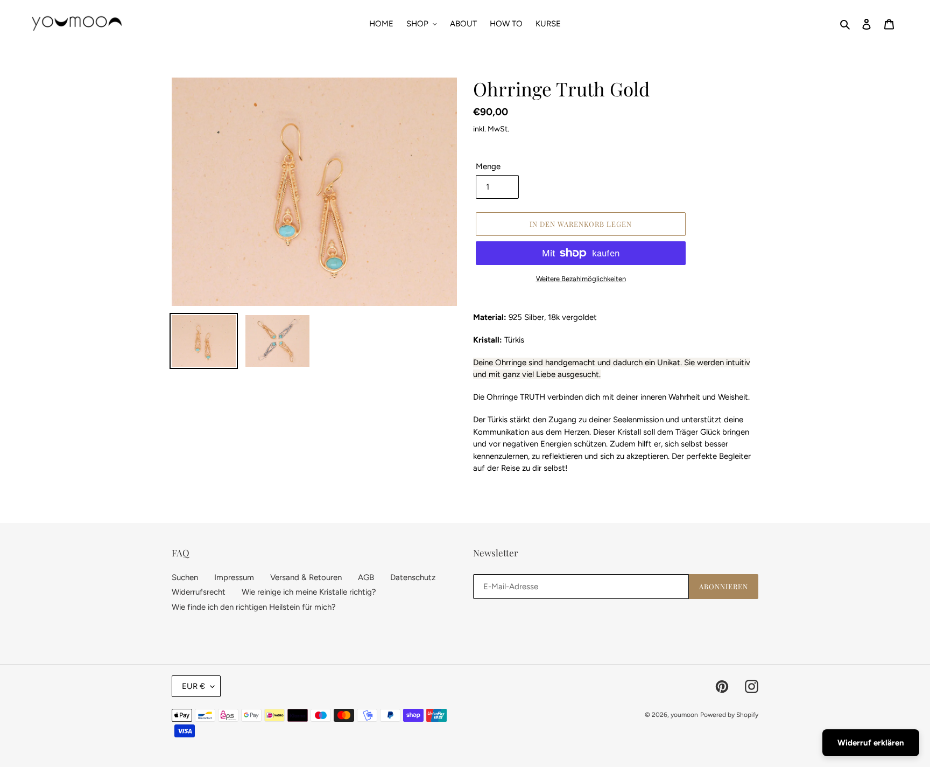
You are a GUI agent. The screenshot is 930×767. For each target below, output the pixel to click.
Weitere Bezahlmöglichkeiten (581, 279)
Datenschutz (412, 577)
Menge (488, 166)
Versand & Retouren (306, 577)
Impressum (234, 577)
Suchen (185, 577)
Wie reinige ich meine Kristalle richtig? (309, 592)
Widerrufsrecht (199, 592)
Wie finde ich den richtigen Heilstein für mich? (254, 607)
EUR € (193, 686)
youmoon (684, 715)
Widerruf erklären (870, 743)
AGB (366, 577)
